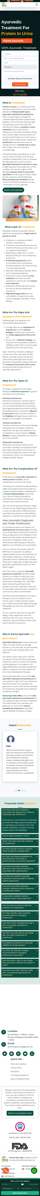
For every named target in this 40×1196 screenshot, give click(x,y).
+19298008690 (16, 2)
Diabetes (9, 416)
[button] (14, 790)
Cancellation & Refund (20, 1075)
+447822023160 (9, 1169)
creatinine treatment (20, 391)
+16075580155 (29, 2)
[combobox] (5, 58)
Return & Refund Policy (20, 1079)
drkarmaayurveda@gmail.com (20, 1046)
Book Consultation (13, 190)
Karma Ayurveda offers (12, 695)
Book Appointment (20, 1193)
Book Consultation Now (20, 1113)
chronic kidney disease (14, 494)
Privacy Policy (16, 1068)
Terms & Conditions (19, 1064)
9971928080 (20, 94)
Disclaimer (15, 1071)
